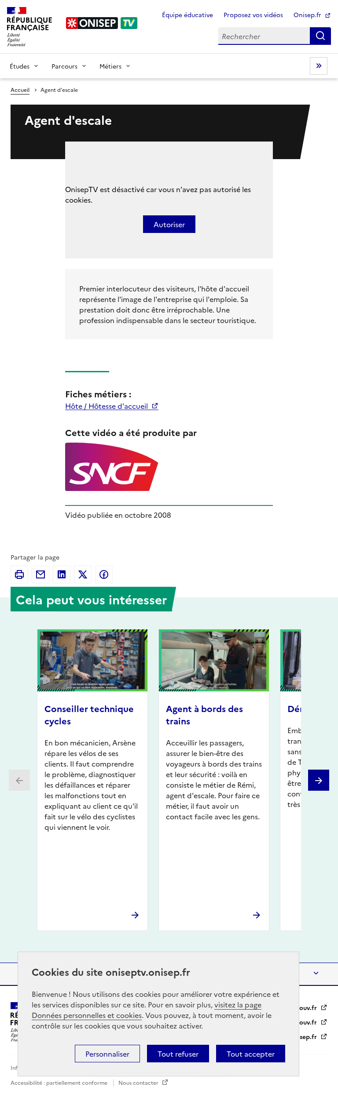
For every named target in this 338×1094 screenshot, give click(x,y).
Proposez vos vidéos (253, 14)
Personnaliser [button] (107, 1053)
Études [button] (19, 66)
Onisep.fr (308, 14)
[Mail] (40, 574)
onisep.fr (304, 1036)
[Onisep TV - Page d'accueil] (102, 23)
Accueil (20, 89)
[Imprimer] (19, 574)
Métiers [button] (110, 66)
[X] (83, 574)
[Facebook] (104, 574)
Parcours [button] (64, 66)
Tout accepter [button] (251, 1053)
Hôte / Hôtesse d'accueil (107, 406)
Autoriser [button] (169, 224)
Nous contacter (139, 1082)
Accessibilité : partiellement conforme (60, 1082)
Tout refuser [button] (178, 1053)
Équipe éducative (187, 14)
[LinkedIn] (61, 574)
